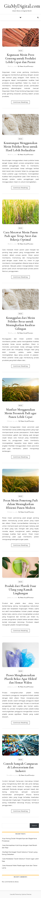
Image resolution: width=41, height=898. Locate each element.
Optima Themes (26, 894)
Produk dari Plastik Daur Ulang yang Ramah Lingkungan (20, 589)
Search (34, 825)
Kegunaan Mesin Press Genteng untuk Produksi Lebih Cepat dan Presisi (20, 58)
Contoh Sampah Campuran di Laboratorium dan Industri (20, 767)
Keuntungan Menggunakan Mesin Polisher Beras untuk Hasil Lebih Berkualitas (20, 146)
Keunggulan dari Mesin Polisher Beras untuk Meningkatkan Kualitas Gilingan (20, 323)
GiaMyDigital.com (22, 6)
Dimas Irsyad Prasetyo (26, 66)
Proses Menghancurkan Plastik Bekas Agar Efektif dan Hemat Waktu (20, 678)
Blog (20, 50)
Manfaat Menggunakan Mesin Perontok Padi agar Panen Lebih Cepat (20, 413)
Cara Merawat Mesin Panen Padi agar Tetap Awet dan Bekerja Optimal (20, 235)
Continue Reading (20, 102)
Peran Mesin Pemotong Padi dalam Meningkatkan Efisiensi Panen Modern (20, 504)
